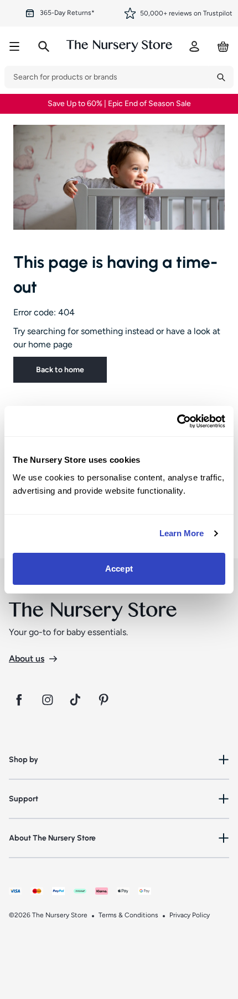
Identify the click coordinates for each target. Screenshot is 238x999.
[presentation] (106, 77)
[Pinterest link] (105, 700)
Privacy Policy (189, 915)
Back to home (60, 369)
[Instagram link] (48, 700)
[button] (119, 759)
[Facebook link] (19, 700)
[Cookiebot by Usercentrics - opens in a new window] (176, 421)
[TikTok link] (76, 700)
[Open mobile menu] (14, 46)
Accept (119, 568)
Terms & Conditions (128, 915)
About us (26, 658)
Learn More (181, 533)
